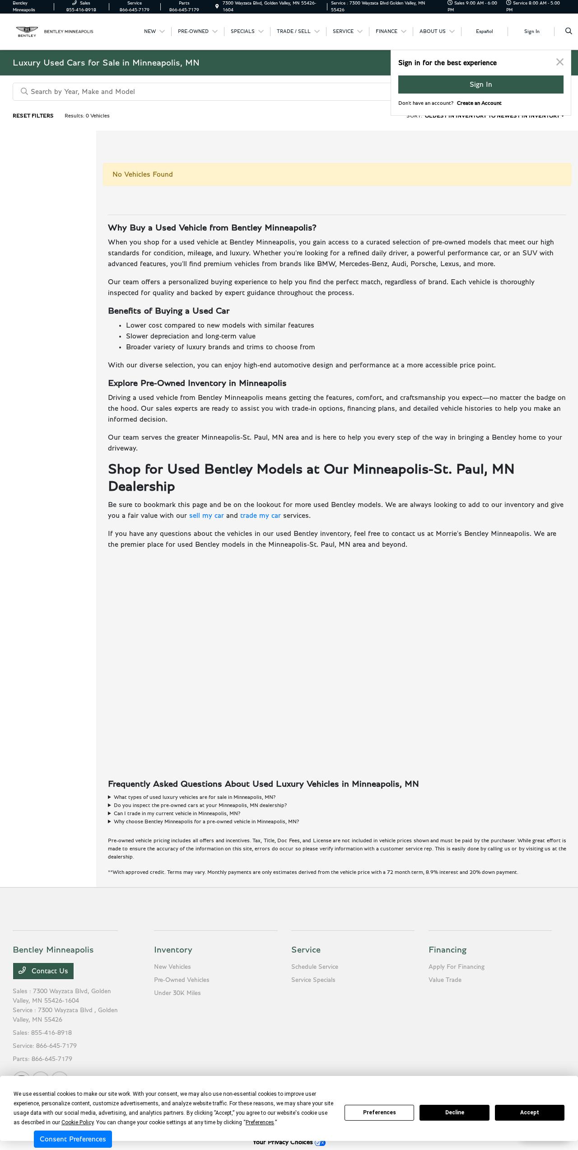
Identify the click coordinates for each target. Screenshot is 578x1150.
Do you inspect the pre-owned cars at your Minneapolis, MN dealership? (200, 805)
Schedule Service (314, 967)
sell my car (206, 515)
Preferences (379, 1112)
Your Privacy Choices (283, 1142)
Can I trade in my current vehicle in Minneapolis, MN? (177, 813)
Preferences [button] (260, 1122)
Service (306, 949)
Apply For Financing (457, 967)
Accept (529, 1112)
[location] (217, 7)
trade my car (260, 515)
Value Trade (445, 980)
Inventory (173, 949)
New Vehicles (172, 967)
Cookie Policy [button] (77, 1122)
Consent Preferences (73, 1139)
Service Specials (313, 980)
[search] (568, 31)
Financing (447, 949)
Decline (454, 1112)
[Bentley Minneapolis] (53, 31)
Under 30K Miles (177, 993)
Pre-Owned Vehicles (182, 980)
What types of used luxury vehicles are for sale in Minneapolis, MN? (194, 797)
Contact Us (48, 971)
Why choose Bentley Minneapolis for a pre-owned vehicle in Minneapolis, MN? (206, 821)
